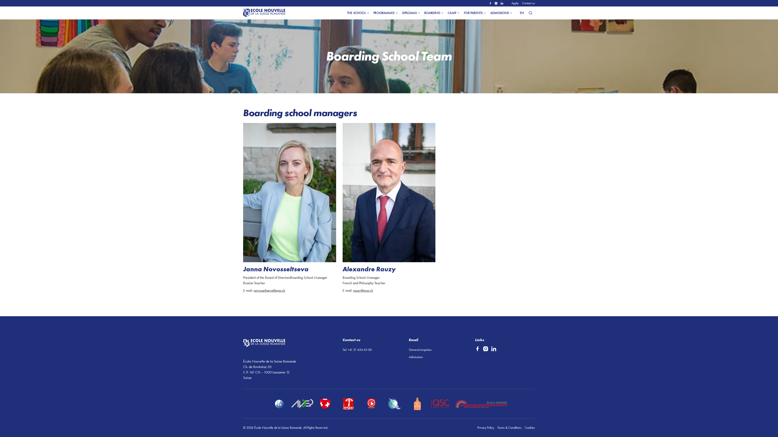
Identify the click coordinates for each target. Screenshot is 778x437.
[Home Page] (265, 12)
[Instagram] (496, 3)
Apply (515, 3)
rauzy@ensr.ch (363, 290)
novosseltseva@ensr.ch (269, 290)
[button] (358, 12)
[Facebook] (490, 3)
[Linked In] (502, 3)
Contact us (528, 3)
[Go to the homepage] (275, 343)
